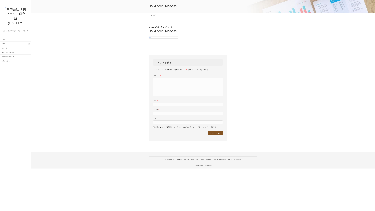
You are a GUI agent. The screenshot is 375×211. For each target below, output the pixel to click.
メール (156, 109)
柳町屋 (230, 159)
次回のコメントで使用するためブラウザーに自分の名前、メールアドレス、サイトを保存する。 (186, 127)
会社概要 (179, 159)
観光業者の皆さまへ (8, 52)
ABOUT (4, 43)
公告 (192, 159)
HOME (4, 39)
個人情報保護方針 (170, 159)
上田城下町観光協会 (8, 56)
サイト (155, 118)
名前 (155, 100)
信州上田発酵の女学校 (220, 159)
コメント (157, 75)
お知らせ (4, 48)
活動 (197, 159)
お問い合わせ (6, 61)
